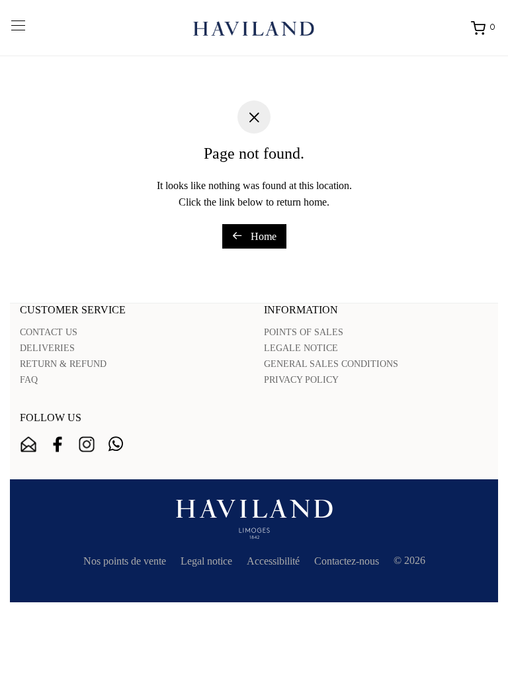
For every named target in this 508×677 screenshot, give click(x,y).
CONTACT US (48, 332)
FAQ (29, 380)
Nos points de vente (124, 561)
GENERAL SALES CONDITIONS (331, 364)
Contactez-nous (346, 561)
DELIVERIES (47, 348)
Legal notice (206, 561)
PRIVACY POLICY (301, 380)
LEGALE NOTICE (301, 348)
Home (262, 236)
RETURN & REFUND (63, 364)
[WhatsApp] (115, 444)
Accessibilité (273, 561)
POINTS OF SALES (303, 332)
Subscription (28, 444)
